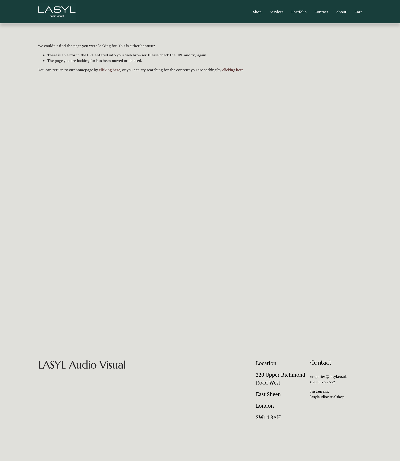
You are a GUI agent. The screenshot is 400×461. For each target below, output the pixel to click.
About (341, 11)
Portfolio (298, 11)
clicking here (109, 69)
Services (276, 11)
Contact (321, 11)
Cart (358, 11)
